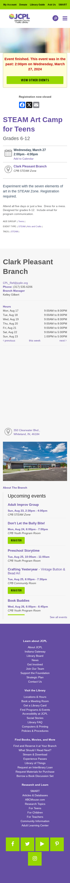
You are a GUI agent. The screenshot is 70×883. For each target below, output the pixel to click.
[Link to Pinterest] (57, 844)
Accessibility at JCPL (35, 713)
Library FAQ (35, 722)
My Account (10, 4)
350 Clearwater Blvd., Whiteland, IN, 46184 (27, 432)
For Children (35, 812)
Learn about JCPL (35, 641)
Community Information (35, 821)
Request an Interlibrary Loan (35, 767)
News (35, 660)
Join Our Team (35, 668)
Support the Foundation (35, 673)
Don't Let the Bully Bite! (26, 523)
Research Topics (35, 803)
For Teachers (35, 816)
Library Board (35, 655)
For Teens (35, 808)
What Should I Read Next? (35, 750)
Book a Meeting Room (35, 701)
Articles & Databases (35, 795)
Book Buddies (18, 600)
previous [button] (9, 340)
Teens (21, 221)
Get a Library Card (35, 705)
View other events (35, 80)
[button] (65, 18)
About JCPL (35, 647)
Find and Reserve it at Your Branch (35, 745)
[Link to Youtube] (42, 844)
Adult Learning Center (35, 825)
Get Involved (35, 664)
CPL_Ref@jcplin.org (15, 282)
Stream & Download (35, 754)
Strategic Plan (35, 677)
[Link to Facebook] (12, 844)
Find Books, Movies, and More (35, 739)
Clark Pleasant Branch (30, 166)
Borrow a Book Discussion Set (35, 776)
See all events (58, 617)
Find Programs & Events (35, 709)
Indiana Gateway (35, 651)
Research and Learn (35, 784)
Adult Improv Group (23, 505)
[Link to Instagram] (35, 859)
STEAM (21, 226)
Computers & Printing (35, 726)
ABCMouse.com (35, 799)
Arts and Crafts (34, 226)
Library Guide (37, 4)
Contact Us (35, 681)
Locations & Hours (35, 696)
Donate (23, 4)
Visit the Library (35, 690)
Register (16, 540)
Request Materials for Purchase (35, 771)
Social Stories (35, 717)
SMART (63, 4)
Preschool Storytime (23, 550)
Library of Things (35, 763)
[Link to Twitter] (27, 844)
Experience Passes (35, 758)
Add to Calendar (24, 158)
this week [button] (34, 340)
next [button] (63, 340)
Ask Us (52, 4)
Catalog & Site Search (54, 18)
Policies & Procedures (35, 730)
